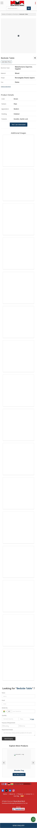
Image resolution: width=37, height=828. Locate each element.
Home (3, 14)
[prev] (4, 763)
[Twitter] (6, 790)
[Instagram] (13, 790)
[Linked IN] (10, 790)
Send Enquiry (18, 825)
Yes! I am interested (18, 125)
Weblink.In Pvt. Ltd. (22, 803)
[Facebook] (3, 790)
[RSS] (22, 796)
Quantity (4, 715)
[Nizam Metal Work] (17, 3)
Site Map (16, 796)
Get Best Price (6, 62)
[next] (33, 763)
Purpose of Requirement (8, 722)
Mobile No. (5, 708)
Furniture (15, 14)
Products (9, 14)
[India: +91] (4, 711)
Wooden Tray (18, 771)
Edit (32, 719)
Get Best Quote (19, 774)
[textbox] (16, 8)
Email (3, 700)
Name (3, 693)
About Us (12, 794)
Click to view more (6, 86)
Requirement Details (7, 729)
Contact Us (29, 794)
